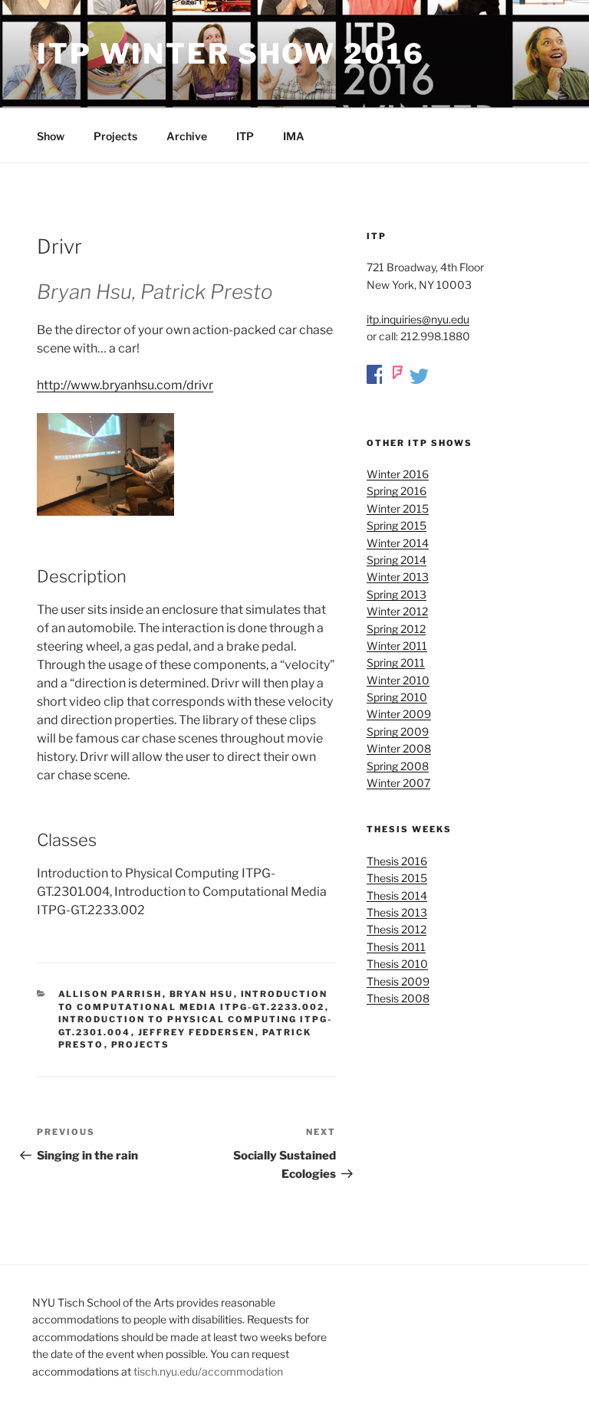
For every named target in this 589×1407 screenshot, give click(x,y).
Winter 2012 (397, 611)
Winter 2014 (398, 542)
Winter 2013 (398, 576)
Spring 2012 (396, 628)
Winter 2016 (398, 473)
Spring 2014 (396, 559)
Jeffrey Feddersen (196, 1032)
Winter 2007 (398, 782)
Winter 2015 (398, 508)
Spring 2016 (396, 490)
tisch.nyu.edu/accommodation (208, 1371)
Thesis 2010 (397, 963)
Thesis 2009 (398, 981)
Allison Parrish (110, 994)
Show (50, 136)
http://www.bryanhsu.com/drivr (125, 385)
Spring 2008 (398, 765)
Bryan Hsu (201, 994)
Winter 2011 (397, 645)
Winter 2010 (398, 680)
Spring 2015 (396, 525)
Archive (186, 136)
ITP (245, 136)
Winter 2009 (399, 713)
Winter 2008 (399, 748)
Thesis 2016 (397, 860)
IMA (293, 136)
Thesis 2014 (397, 895)
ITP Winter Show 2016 (231, 54)
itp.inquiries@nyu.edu (418, 319)
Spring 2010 (397, 697)
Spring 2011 (396, 662)
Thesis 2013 (397, 912)
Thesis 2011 (396, 946)
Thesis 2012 (396, 929)
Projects (115, 136)
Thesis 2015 (397, 877)
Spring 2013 (396, 594)
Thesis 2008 (398, 998)
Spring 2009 (398, 731)
